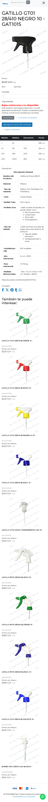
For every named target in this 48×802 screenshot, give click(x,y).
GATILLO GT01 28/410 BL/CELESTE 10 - (18, 719)
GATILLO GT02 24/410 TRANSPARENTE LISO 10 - (22, 530)
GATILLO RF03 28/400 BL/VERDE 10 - (17, 625)
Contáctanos (8, 118)
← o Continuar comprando (26, 118)
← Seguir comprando (11, 129)
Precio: (4, 78)
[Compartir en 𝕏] (7, 290)
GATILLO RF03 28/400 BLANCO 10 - (17, 577)
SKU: (4, 87)
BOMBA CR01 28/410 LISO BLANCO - (17, 767)
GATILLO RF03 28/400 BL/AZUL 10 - (17, 672)
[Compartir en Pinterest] (12, 290)
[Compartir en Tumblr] (16, 290)
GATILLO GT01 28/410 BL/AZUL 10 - (17, 483)
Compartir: (6, 286)
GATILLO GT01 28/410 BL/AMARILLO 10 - (19, 435)
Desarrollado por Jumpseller (24, 797)
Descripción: (7, 168)
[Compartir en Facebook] (3, 290)
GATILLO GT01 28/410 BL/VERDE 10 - (17, 341)
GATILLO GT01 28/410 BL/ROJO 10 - (17, 388)
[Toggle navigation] (43, 3)
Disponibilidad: (7, 102)
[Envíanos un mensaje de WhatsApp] (43, 797)
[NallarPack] (4, 3)
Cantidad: (5, 92)
